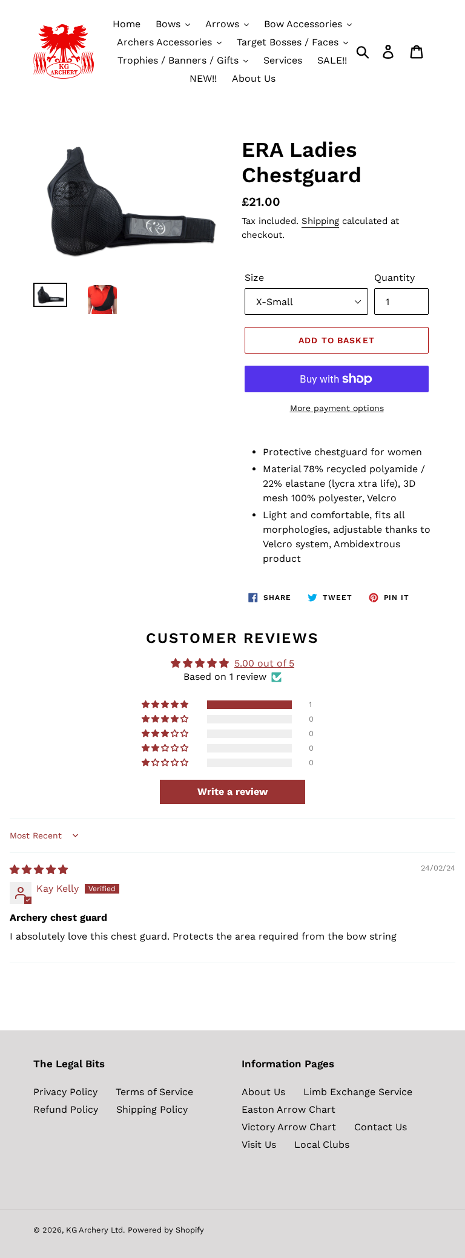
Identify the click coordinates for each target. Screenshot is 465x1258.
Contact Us (380, 1127)
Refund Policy (65, 1109)
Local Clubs (321, 1144)
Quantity (394, 277)
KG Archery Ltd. (95, 1229)
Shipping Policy (152, 1109)
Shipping (320, 221)
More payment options (337, 408)
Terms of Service (154, 1092)
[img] (39, 869)
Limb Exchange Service (357, 1092)
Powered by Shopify (166, 1229)
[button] (166, 704)
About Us (263, 1092)
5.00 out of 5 (264, 663)
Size (254, 277)
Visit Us (259, 1144)
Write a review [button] (232, 791)
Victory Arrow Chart (289, 1127)
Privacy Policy (65, 1092)
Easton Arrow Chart (288, 1109)
